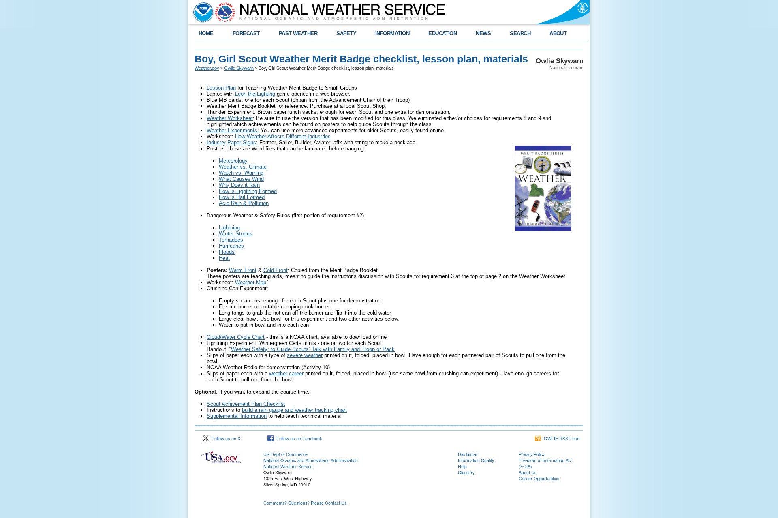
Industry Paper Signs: (232, 142)
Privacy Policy (532, 454)
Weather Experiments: (233, 130)
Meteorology (233, 161)
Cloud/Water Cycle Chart (236, 337)
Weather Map (250, 282)
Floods (227, 252)
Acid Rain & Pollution (244, 203)
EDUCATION (442, 33)
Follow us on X (224, 438)
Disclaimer (468, 454)
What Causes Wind (241, 179)
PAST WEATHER (298, 33)
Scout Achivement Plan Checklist (246, 404)
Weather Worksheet (230, 118)
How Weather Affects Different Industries (283, 136)
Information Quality (476, 460)
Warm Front (242, 270)
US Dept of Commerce (285, 454)
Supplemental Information (237, 416)
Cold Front (275, 270)
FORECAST (246, 33)
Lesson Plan (221, 88)
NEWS (483, 33)
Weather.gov (206, 68)
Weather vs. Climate (243, 167)
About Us (527, 472)
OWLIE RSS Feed (560, 438)
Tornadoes (231, 240)
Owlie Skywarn (239, 68)
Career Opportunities (539, 478)
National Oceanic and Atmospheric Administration (310, 460)
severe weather (305, 355)
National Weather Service (287, 466)
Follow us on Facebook (298, 438)
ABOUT (557, 33)
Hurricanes (231, 246)
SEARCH (520, 33)
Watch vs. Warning (241, 173)
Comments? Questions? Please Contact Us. (305, 503)
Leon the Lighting (255, 94)
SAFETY (346, 33)
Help (462, 466)
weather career (286, 373)
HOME (206, 33)
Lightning (229, 228)
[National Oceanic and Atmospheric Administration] (201, 12)
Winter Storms (235, 234)
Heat (224, 258)
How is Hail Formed (242, 197)
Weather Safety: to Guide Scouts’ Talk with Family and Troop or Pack (313, 349)
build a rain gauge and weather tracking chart (294, 410)
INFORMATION (392, 33)
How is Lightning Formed (248, 191)
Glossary (466, 472)
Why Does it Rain (239, 185)
